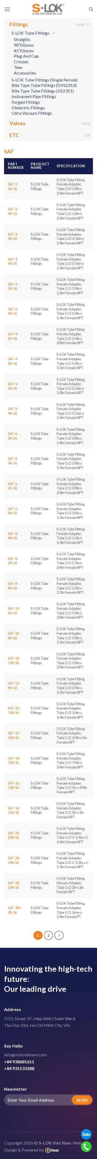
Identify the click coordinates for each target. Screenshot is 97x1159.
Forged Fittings (26, 102)
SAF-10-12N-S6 (14, 660)
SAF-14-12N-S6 (14, 760)
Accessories (25, 72)
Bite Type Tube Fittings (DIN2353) (44, 85)
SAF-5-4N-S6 (13, 411)
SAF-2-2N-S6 (13, 186)
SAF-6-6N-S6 (13, 486)
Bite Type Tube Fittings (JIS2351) (43, 90)
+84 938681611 (19, 1061)
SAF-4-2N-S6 (13, 286)
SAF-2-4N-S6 (13, 211)
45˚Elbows (24, 50)
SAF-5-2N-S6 (13, 386)
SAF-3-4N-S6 (13, 261)
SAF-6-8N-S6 (13, 511)
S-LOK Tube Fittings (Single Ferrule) (45, 79)
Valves (17, 123)
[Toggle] (88, 24)
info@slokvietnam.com (25, 1054)
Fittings (18, 24)
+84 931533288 (19, 1068)
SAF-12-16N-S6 (14, 735)
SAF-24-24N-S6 (14, 860)
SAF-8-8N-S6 (13, 585)
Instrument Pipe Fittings (34, 96)
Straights (22, 39)
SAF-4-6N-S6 (13, 336)
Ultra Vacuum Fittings (32, 113)
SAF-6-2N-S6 (13, 436)
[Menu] (7, 9)
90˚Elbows (24, 44)
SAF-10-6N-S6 (14, 610)
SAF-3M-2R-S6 (14, 910)
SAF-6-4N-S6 (13, 460)
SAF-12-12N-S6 (14, 710)
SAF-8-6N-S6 (13, 560)
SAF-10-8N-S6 (14, 635)
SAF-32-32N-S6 (14, 885)
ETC (14, 135)
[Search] (91, 9)
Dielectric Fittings (28, 107)
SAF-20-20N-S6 (14, 835)
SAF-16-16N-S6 (14, 810)
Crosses (21, 61)
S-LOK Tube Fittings (30, 32)
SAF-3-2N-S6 (13, 236)
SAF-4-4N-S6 (13, 311)
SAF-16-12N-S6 (14, 785)
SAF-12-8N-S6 (14, 685)
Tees (18, 67)
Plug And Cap (26, 55)
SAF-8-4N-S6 (13, 536)
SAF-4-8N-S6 (13, 361)
